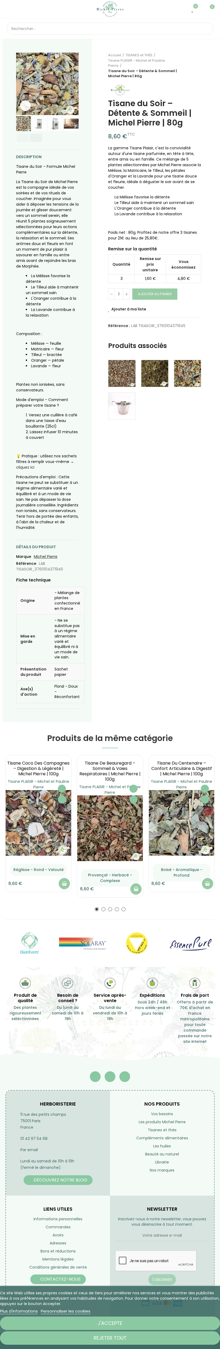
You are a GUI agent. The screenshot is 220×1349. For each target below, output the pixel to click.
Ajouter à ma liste (128, 309)
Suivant (197, 65)
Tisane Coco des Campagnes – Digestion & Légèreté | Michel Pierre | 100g (38, 768)
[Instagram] (124, 1076)
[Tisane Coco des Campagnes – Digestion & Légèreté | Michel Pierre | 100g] (38, 823)
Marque (23, 556)
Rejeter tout (110, 1338)
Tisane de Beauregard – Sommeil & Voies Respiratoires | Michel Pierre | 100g (110, 771)
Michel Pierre (45, 556)
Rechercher (204, 29)
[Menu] (9, 9)
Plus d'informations (19, 1311)
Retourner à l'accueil (190, 65)
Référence (26, 563)
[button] (21, 84)
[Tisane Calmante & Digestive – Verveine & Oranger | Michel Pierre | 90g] (187, 373)
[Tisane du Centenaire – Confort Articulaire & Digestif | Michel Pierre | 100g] (181, 823)
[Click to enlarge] (25, 105)
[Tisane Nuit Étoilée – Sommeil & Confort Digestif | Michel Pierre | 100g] (121, 373)
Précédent (184, 65)
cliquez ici (25, 467)
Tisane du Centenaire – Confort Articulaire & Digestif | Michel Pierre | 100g (181, 768)
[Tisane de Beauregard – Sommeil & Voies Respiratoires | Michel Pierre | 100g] (110, 828)
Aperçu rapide (62, 799)
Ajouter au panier (155, 294)
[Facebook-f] (95, 1076)
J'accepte (110, 1323)
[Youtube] (110, 1076)
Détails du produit (36, 547)
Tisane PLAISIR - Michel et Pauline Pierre (38, 784)
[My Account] (201, 9)
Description (29, 157)
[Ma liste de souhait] (193, 9)
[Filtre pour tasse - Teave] (121, 406)
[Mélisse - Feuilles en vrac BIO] (154, 373)
